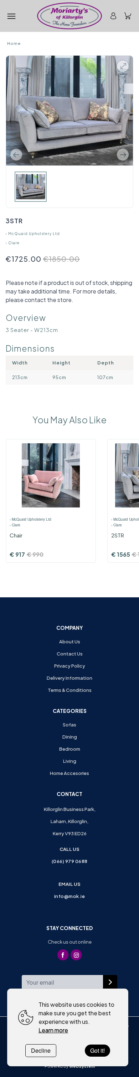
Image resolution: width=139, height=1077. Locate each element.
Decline (41, 1050)
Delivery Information (69, 678)
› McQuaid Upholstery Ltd (33, 233)
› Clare (13, 243)
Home (14, 43)
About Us (69, 641)
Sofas (69, 725)
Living (69, 761)
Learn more (53, 1030)
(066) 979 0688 (70, 861)
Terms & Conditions (70, 690)
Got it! (97, 1050)
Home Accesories (69, 773)
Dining (69, 737)
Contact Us (70, 654)
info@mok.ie (69, 896)
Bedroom (69, 749)
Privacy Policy (69, 666)
